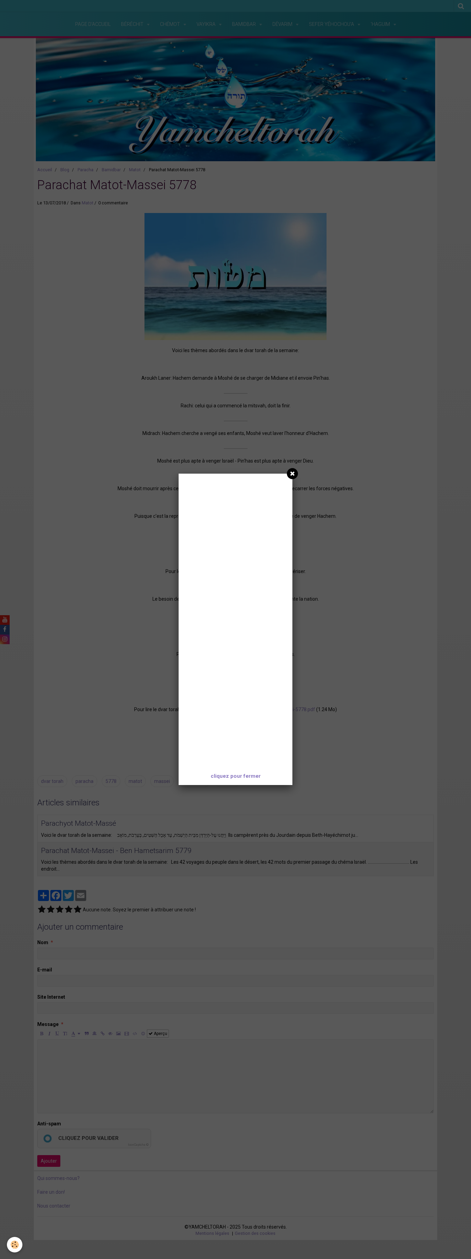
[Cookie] (14, 1244)
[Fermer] (292, 473)
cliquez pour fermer (236, 776)
